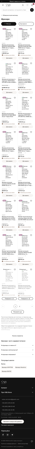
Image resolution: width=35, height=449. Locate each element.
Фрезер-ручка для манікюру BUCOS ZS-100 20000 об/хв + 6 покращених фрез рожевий (8, 184)
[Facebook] (3, 435)
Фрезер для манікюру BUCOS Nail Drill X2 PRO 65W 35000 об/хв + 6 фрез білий (9, 218)
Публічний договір (23, 443)
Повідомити (8, 298)
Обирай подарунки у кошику (18, 1)
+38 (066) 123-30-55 (8, 410)
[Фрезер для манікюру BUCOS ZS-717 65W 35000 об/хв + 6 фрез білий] (9, 103)
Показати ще (17, 312)
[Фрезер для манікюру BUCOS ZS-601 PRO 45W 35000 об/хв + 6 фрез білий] (25, 34)
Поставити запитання (7, 425)
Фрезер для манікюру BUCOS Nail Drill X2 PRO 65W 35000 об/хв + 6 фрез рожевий (25, 184)
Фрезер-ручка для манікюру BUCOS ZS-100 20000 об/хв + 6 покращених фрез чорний (25, 252)
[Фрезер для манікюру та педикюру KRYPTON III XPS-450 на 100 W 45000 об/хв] (9, 68)
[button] (17, 345)
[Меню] (3, 5)
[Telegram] (12, 435)
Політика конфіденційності (8, 443)
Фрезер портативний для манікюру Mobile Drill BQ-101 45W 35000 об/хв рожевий (9, 252)
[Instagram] (7, 435)
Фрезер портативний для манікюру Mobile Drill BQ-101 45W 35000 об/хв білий (25, 218)
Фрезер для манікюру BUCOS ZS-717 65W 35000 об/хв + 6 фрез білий (9, 115)
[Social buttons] (32, 441)
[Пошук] (32, 10)
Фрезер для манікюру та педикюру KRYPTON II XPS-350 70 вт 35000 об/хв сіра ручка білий (25, 115)
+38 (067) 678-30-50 (8, 403)
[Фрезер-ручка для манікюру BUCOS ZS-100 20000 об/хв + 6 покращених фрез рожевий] (9, 172)
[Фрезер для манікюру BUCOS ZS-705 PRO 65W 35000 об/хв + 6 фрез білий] (9, 34)
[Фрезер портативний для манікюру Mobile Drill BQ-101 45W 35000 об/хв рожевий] (9, 240)
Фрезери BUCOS (6, 371)
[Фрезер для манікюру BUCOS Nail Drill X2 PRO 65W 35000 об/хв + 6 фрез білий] (9, 206)
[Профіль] (23, 5)
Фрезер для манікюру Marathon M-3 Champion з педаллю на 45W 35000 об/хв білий (25, 80)
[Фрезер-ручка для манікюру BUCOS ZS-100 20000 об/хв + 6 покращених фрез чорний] (25, 240)
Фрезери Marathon (20, 367)
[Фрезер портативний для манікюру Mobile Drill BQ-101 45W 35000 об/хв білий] (25, 206)
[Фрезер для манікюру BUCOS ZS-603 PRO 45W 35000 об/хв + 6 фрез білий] (25, 275)
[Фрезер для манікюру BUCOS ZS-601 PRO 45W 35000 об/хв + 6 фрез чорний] (25, 137)
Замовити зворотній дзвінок (12, 421)
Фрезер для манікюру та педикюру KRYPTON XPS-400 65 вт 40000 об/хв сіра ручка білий (9, 287)
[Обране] (27, 5)
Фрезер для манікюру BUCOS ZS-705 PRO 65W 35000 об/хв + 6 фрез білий (8, 46)
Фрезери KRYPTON (7, 367)
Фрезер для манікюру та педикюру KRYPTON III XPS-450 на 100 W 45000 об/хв (9, 80)
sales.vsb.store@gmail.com (10, 399)
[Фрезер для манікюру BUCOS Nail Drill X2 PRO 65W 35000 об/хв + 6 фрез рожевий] (25, 172)
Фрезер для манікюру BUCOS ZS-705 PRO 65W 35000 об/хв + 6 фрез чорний (8, 149)
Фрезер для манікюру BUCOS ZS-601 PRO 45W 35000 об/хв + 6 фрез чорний (25, 149)
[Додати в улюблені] (15, 29)
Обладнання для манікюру (10, 15)
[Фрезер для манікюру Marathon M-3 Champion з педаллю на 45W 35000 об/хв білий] (25, 68)
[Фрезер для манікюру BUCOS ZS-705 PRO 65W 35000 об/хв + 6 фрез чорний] (9, 137)
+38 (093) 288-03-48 (8, 406)
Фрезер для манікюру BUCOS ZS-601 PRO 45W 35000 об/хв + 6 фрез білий (25, 46)
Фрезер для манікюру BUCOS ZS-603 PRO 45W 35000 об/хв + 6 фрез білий (25, 287)
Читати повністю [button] (17, 336)
